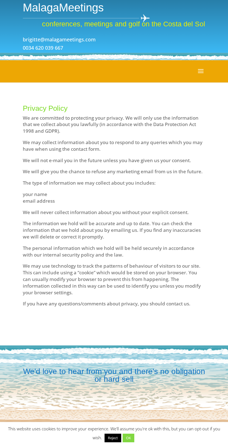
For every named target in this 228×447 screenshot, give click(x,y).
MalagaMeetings (63, 7)
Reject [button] (113, 437)
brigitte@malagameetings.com (59, 39)
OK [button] (128, 437)
